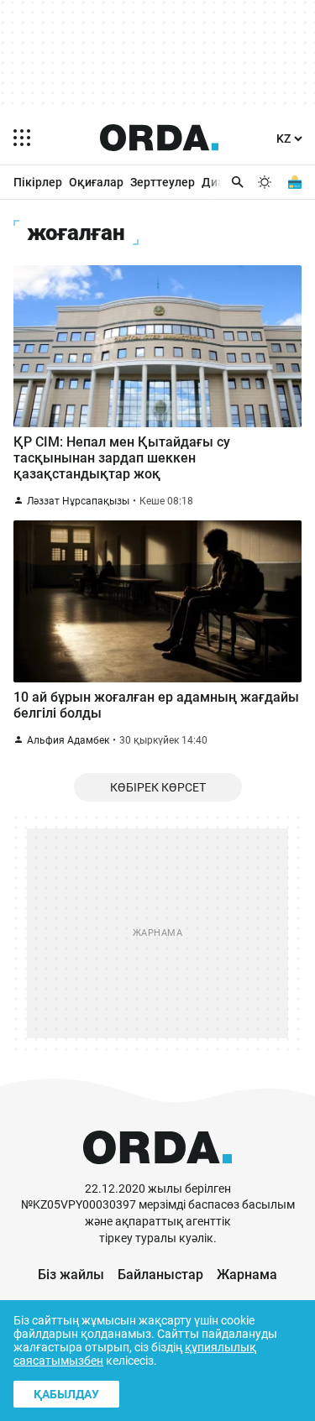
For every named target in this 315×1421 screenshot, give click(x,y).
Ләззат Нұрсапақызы (78, 501)
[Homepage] (159, 137)
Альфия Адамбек (68, 740)
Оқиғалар (96, 182)
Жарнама (247, 1275)
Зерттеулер (162, 182)
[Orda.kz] (157, 1173)
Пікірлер (37, 182)
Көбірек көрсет (158, 787)
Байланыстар (160, 1275)
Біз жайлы (71, 1275)
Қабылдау (66, 1394)
